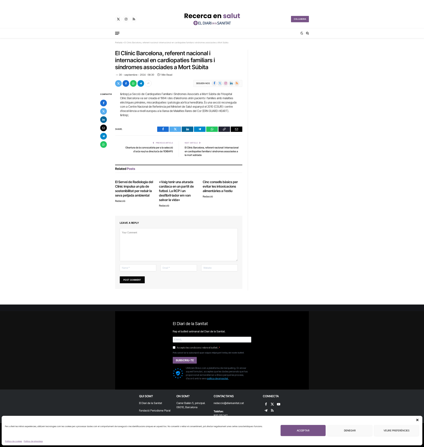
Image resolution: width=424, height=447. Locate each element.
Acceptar (303, 430)
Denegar (350, 430)
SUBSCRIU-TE (185, 360)
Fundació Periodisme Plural (154, 410)
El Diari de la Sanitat (150, 403)
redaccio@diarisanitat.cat (229, 403)
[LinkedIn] (103, 119)
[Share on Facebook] (126, 83)
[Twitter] (103, 111)
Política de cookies (13, 441)
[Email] (103, 128)
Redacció (120, 201)
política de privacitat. (218, 378)
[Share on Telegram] (140, 83)
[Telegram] (103, 136)
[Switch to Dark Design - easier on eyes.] (302, 33)
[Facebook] (103, 103)
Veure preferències (396, 430)
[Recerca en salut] (212, 19)
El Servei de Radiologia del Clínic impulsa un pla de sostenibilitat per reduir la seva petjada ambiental (134, 189)
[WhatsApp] (103, 144)
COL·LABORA (300, 19)
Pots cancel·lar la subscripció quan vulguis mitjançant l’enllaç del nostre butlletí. (208, 353)
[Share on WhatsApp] (133, 83)
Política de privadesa (33, 441)
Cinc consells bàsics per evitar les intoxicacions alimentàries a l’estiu (220, 186)
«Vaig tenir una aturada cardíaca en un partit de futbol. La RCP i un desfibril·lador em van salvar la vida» (176, 191)
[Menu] (117, 33)
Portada (118, 42)
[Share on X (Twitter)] (118, 83)
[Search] (307, 33)
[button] (417, 420)
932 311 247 (221, 415)
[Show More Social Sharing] (148, 83)
